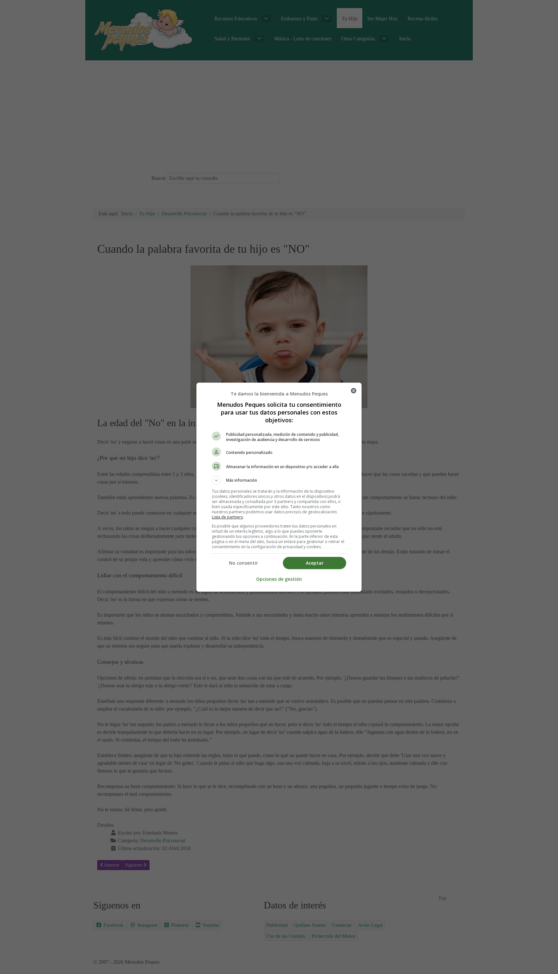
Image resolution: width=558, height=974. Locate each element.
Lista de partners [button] (227, 517)
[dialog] (279, 487)
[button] (279, 480)
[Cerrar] (353, 390)
